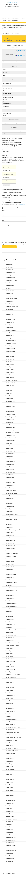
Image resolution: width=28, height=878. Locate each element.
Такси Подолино (10, 664)
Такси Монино (9, 569)
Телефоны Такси (11, 4)
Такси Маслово (10, 551)
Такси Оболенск (10, 614)
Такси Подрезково (11, 672)
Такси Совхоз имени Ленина (13, 737)
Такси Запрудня (10, 419)
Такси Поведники (10, 661)
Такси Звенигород (10, 430)
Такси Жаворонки (10, 406)
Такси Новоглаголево (11, 601)
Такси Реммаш (9, 698)
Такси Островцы (10, 640)
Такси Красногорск (11, 490)
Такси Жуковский (10, 414)
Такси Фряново (10, 806)
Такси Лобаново (10, 522)
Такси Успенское (10, 800)
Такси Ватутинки (10, 317)
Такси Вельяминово (11, 319)
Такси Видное (9, 327)
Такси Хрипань (9, 814)
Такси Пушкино (10, 687)
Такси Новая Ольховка (12, 593)
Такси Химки (9, 808)
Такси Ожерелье (10, 622)
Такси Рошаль (9, 714)
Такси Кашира (9, 456)
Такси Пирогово (10, 656)
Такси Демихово (10, 372)
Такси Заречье (9, 425)
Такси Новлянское (10, 598)
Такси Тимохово (10, 774)
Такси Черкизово (10, 816)
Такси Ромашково (10, 711)
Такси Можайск (10, 564)
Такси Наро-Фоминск (11, 582)
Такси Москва (9, 264)
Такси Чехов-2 (9, 827)
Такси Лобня (9, 524)
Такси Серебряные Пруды (13, 727)
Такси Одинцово (10, 619)
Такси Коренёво (10, 474)
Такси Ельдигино (10, 401)
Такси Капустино (10, 453)
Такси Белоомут (10, 301)
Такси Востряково (10, 346)
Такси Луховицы (10, 535)
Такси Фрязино (10, 803)
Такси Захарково (10, 427)
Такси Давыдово (10, 364)
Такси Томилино (10, 777)
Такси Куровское (10, 509)
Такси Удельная (10, 795)
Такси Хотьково (10, 811)
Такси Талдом (9, 766)
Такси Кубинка (9, 503)
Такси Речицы (9, 703)
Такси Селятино (10, 722)
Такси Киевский (10, 459)
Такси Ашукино (10, 285)
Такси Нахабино (10, 585)
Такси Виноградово (11, 330)
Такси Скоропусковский (12, 732)
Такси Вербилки (10, 322)
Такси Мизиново (10, 559)
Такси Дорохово (10, 385)
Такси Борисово (10, 309)
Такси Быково (9, 314)
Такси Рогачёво (10, 706)
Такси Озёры (9, 627)
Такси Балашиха (10, 290)
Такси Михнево (10, 561)
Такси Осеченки (10, 637)
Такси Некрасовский (11, 587)
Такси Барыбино (10, 296)
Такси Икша (9, 443)
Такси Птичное (10, 682)
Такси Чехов (9, 824)
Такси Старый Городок (12, 750)
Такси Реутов (9, 701)
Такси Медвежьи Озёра (12, 553)
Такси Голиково (10, 354)
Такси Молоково (10, 566)
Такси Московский (11, 574)
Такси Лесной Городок (12, 514)
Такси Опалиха (9, 632)
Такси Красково (10, 485)
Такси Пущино (9, 690)
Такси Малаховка (10, 548)
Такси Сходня (9, 764)
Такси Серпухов (10, 729)
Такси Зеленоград (10, 435)
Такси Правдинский (11, 677)
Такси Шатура (9, 832)
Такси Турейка (9, 790)
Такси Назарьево (10, 580)
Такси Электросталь (11, 848)
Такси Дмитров (10, 377)
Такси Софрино (10, 745)
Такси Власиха (24, 18)
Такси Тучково (9, 793)
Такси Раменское (10, 695)
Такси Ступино (9, 761)
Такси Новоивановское (12, 606)
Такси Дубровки (10, 396)
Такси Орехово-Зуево (11, 635)
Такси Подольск (10, 666)
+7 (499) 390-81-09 (21, 51)
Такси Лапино (9, 511)
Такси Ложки (9, 527)
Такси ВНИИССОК (10, 335)
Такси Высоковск (10, 348)
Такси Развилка (10, 693)
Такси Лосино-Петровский (13, 530)
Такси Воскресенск (11, 343)
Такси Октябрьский (11, 630)
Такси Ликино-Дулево (11, 519)
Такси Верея (9, 325)
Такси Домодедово (11, 382)
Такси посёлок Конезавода (13, 674)
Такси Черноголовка (11, 819)
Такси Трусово (9, 787)
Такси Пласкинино (10, 658)
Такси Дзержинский (11, 375)
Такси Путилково (10, 685)
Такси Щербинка (10, 840)
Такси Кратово (10, 498)
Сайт (3, 220)
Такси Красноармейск (11, 488)
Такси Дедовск (10, 369)
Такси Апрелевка (10, 277)
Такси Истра (9, 446)
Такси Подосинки (10, 669)
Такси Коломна (10, 469)
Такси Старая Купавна (12, 748)
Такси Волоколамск (11, 340)
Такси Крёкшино (10, 501)
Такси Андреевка (10, 275)
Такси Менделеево (11, 556)
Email (3, 215)
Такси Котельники (10, 482)
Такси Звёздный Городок (12, 432)
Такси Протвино (10, 679)
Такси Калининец (10, 451)
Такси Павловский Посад (12, 645)
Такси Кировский (10, 461)
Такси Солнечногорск (11, 740)
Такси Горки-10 (10, 359)
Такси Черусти (9, 821)
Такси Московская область (13, 18)
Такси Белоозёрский (11, 298)
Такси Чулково (9, 829)
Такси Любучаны (10, 545)
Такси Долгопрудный (11, 380)
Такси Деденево (10, 367)
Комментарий (5, 226)
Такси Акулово (10, 269)
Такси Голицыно (10, 356)
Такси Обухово (10, 616)
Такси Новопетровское (12, 609)
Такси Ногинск (9, 611)
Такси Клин (9, 467)
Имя (3, 210)
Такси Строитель (10, 756)
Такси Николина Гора (11, 590)
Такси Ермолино (10, 403)
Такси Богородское (11, 304)
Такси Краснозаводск (11, 493)
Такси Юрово (9, 853)
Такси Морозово (10, 572)
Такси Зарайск (9, 422)
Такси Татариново (10, 769)
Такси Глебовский (10, 351)
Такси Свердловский (11, 719)
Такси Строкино (10, 758)
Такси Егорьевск (10, 398)
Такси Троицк (9, 782)
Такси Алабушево (10, 272)
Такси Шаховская (10, 835)
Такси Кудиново (10, 506)
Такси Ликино (9, 517)
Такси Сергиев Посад (11, 724)
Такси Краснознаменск (12, 495)
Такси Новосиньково (11, 603)
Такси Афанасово (10, 283)
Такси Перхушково (11, 651)
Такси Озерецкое (10, 624)
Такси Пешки (9, 653)
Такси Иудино (9, 448)
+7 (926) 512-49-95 (21, 56)
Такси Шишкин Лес (11, 837)
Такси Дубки (9, 390)
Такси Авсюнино (10, 267)
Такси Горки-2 (9, 361)
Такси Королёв (10, 477)
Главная (4, 18)
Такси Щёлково (10, 842)
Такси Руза (8, 716)
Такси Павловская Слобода (13, 643)
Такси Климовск (10, 464)
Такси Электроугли (11, 850)
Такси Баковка (9, 288)
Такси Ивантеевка (10, 440)
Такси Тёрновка (10, 771)
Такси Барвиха (9, 293)
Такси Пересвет (10, 648)
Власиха (22, 204)
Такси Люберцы (10, 543)
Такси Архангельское (11, 280)
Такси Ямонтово (10, 858)
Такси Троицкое (10, 785)
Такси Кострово (10, 480)
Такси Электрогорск (11, 845)
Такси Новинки (10, 595)
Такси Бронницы (10, 311)
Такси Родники (10, 708)
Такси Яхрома (9, 861)
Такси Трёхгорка (10, 779)
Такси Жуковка (10, 411)
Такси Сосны (9, 743)
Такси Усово (9, 798)
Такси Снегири (9, 735)
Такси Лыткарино (10, 538)
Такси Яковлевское (11, 856)
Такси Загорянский (11, 417)
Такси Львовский (10, 540)
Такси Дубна (9, 393)
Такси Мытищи (10, 577)
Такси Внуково (9, 338)
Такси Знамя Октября (11, 438)
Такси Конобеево (10, 472)
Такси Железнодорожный (12, 409)
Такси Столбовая (10, 753)
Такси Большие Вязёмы (12, 306)
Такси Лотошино (10, 532)
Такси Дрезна (9, 388)
